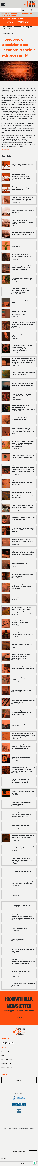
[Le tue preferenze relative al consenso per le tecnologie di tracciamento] (34, 1162)
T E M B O (22, 1163)
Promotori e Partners (7, 1052)
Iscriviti (19, 1017)
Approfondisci (5, 149)
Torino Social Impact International (25, 1151)
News (3, 1055)
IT (29, 10)
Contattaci (19, 1080)
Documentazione (6, 1059)
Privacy (3, 1158)
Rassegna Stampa (7, 1067)
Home (3, 13)
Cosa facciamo (6, 1063)
